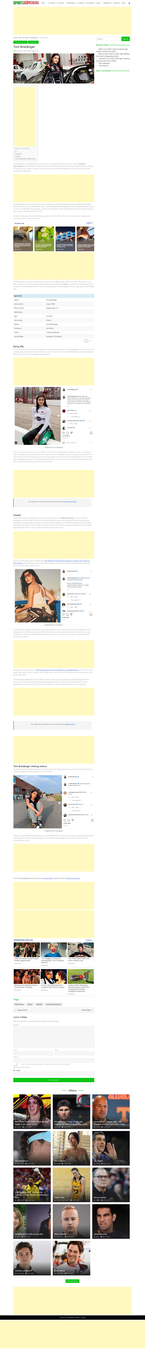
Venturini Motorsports (53, 1004)
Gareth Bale (86, 1010)
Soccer (61, 3)
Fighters (89, 3)
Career (18, 156)
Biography (33, 37)
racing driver (48, 878)
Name (15, 1050)
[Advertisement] (72, 21)
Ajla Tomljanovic (104, 63)
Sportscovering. (74, 878)
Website (15, 1057)
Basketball (71, 3)
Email (57, 1050)
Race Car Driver (24, 37)
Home (43, 3)
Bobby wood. (70, 724)
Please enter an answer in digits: (21, 1066)
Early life (18, 154)
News (124, 3)
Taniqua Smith (22, 1010)
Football (51, 3)
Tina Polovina (103, 66)
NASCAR (39, 1004)
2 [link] (89, 341)
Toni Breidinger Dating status (26, 159)
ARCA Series (19, 1004)
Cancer (29, 1004)
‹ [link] (82, 341)
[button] (44, 296)
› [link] (92, 341)
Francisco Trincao (69, 502)
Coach (98, 3)
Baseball (107, 3)
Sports (80, 3)
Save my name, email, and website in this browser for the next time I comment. (45, 1064)
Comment (16, 1025)
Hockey (116, 3)
